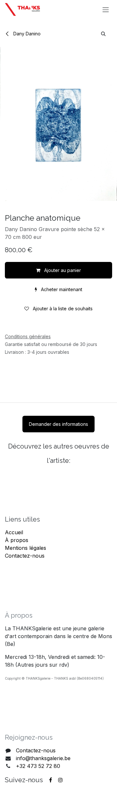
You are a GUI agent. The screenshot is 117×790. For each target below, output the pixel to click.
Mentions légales (25, 548)
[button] (103, 33)
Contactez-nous (25, 555)
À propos (16, 540)
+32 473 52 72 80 (38, 766)
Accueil (14, 532)
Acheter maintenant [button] (61, 289)
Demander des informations (58, 424)
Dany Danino (26, 33)
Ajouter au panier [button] (62, 270)
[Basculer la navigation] (105, 9)
